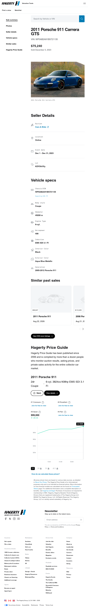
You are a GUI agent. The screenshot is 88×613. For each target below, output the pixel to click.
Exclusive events (51, 558)
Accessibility (25, 605)
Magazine (49, 555)
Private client (8, 571)
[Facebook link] (6, 519)
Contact (68, 558)
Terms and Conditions (57, 527)
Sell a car (28, 547)
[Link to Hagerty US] (5, 600)
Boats (6, 569)
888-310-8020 (50, 569)
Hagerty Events (50, 577)
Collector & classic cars (11, 555)
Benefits (48, 549)
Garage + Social (30, 571)
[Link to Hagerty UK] (14, 600)
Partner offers (50, 552)
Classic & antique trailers (12, 560)
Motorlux (48, 590)
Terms (68, 577)
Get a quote (7, 541)
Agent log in (8, 591)
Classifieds (28, 544)
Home (68, 541)
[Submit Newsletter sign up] (81, 520)
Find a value (6, 10)
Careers (68, 552)
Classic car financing (10, 577)
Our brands (69, 549)
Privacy (68, 574)
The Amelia (49, 580)
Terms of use (49, 605)
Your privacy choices (14, 605)
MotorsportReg (29, 577)
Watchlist (18, 10)
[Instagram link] (14, 519)
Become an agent (9, 588)
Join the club (49, 541)
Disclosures (34, 605)
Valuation (48, 544)
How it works (29, 549)
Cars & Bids (40, 127)
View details (50, 393)
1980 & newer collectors (11, 552)
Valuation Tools (27, 3)
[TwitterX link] (10, 519)
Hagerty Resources (31, 574)
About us (69, 544)
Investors (69, 561)
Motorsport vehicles (10, 566)
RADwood (49, 593)
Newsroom (69, 555)
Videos (27, 558)
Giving (68, 563)
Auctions (28, 541)
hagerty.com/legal (49, 491)
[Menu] (84, 3)
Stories (27, 560)
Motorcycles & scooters (11, 563)
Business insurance (10, 574)
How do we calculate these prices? (46, 474)
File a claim (7, 544)
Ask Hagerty (49, 547)
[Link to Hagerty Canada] (9, 600)
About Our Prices (41, 482)
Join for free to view (39, 405)
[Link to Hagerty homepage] (15, 513)
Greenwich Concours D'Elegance (52, 586)
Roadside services (51, 566)
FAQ (67, 571)
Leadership (69, 547)
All (26, 563)
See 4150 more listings (41, 336)
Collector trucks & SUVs (11, 558)
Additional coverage (10, 580)
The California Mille (51, 582)
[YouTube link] (18, 519)
